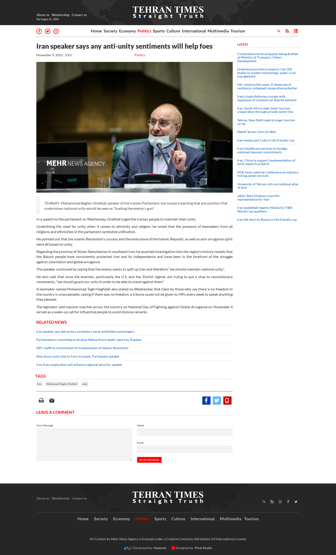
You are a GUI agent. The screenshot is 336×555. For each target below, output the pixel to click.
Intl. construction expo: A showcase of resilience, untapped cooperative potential (267, 86)
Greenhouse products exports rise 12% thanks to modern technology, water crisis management (266, 72)
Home (96, 30)
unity (85, 383)
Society (110, 30)
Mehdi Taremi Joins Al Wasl (256, 132)
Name (140, 425)
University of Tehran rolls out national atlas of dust (267, 185)
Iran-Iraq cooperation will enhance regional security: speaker (79, 364)
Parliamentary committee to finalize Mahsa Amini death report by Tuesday (88, 340)
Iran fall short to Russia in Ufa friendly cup (267, 219)
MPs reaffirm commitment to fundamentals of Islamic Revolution (82, 348)
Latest (242, 44)
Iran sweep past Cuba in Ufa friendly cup (265, 140)
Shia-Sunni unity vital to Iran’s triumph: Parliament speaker (78, 356)
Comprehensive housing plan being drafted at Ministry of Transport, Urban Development (267, 57)
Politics (144, 30)
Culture (173, 30)
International (194, 30)
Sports (159, 30)
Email (140, 442)
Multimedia (218, 30)
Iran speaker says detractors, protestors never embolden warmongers (85, 331)
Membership (60, 15)
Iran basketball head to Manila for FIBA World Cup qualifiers (265, 209)
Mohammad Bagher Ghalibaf (61, 383)
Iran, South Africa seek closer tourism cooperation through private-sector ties (265, 110)
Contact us (79, 15)
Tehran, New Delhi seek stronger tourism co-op (266, 121)
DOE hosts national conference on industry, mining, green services (268, 174)
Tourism (237, 30)
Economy (127, 30)
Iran (39, 383)
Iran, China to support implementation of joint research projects (266, 162)
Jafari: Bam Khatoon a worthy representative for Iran (258, 197)
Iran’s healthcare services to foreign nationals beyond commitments (262, 150)
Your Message (44, 425)
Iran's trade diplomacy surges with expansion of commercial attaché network (267, 98)
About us (42, 15)
